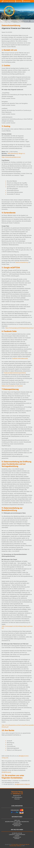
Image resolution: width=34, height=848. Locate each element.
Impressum (17, 825)
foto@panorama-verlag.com (22, 784)
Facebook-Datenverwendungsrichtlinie (15, 373)
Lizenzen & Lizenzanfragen (17, 834)
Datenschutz (17, 837)
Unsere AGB (17, 823)
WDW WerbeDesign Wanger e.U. (16, 153)
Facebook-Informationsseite (20, 358)
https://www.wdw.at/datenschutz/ (11, 157)
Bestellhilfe (26, 1)
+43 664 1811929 (9, 1)
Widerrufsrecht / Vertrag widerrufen (17, 821)
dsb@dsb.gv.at (6, 772)
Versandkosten (17, 824)
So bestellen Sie (17, 833)
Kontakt (18, 1)
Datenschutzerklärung (21, 262)
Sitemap (17, 835)
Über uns (17, 820)
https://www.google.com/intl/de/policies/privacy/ (19, 328)
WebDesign (19, 845)
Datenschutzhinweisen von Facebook (12, 386)
